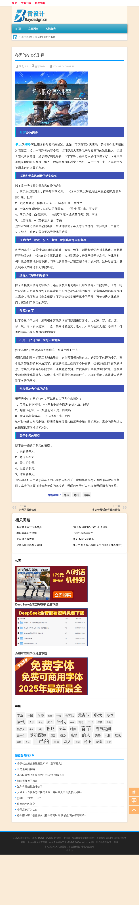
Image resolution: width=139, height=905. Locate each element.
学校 (40, 722)
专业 (20, 715)
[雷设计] (31, 7)
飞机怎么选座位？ (83, 533)
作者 (58, 715)
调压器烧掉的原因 (27, 780)
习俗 (40, 715)
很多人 (21, 729)
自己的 (41, 740)
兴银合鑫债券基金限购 (29, 545)
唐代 (21, 721)
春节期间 (103, 728)
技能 (40, 729)
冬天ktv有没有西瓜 (83, 539)
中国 (30, 715)
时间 (73, 728)
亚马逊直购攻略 (25, 539)
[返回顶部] (133, 810)
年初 (99, 722)
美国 (19, 742)
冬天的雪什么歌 (28, 509)
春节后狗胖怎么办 (27, 809)
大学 (31, 722)
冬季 (110, 714)
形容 (23, 132)
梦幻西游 (38, 735)
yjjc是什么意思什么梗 (29, 798)
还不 (88, 741)
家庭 (72, 722)
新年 (62, 728)
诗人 (67, 741)
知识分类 (40, 3)
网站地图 (90, 837)
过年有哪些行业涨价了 (30, 786)
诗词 (78, 742)
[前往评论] (133, 801)
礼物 (108, 735)
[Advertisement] (69, 880)
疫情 (74, 734)
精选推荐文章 (78, 837)
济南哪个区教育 (26, 803)
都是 (99, 741)
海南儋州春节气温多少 (29, 527)
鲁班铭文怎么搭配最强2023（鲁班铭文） (40, 763)
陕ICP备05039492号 (116, 837)
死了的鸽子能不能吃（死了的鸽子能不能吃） (98, 545)
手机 (31, 729)
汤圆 (53, 735)
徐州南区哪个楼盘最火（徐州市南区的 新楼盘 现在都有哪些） (52, 815)
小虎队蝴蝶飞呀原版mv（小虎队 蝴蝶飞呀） (42, 775)
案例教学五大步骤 (26, 533)
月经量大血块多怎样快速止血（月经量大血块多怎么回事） (50, 792)
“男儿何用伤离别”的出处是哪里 (90, 527)
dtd (26, 66)
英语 (56, 742)
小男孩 (69, 850)
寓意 (81, 722)
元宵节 (83, 715)
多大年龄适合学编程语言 (106, 509)
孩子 (49, 722)
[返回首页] (133, 792)
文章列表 (26, 3)
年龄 (109, 722)
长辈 (108, 741)
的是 (98, 735)
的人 (86, 735)
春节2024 (26, 37)
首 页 (14, 3)
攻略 (51, 728)
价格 (50, 715)
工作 (90, 722)
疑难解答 (101, 837)
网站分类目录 (63, 837)
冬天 (18, 144)
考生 (28, 742)
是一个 (21, 735)
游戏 (63, 735)
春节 (86, 728)
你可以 (70, 715)
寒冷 (28, 144)
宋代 (61, 721)
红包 (118, 735)
